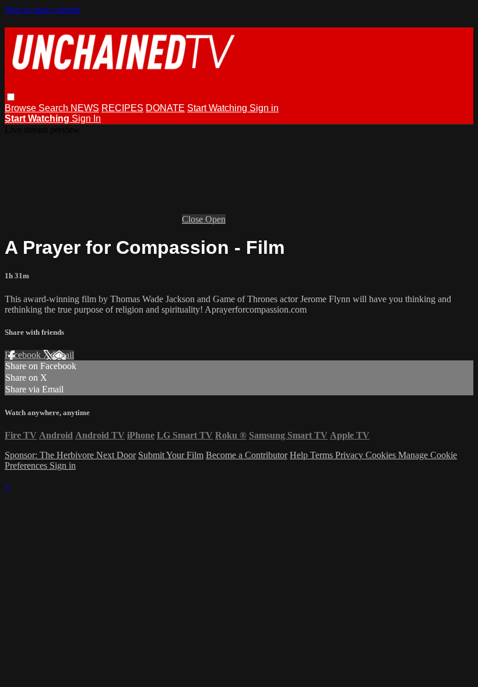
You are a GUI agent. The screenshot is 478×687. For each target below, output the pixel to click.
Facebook (24, 355)
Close (193, 219)
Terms (322, 455)
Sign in (264, 108)
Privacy (350, 455)
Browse (21, 108)
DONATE (165, 108)
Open (215, 219)
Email (63, 355)
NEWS (85, 108)
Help (300, 455)
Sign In (86, 118)
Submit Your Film (170, 455)
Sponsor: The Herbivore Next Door (70, 455)
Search (54, 108)
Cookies (381, 455)
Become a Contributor (246, 455)
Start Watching (218, 108)
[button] (11, 97)
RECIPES (122, 108)
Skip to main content (42, 10)
